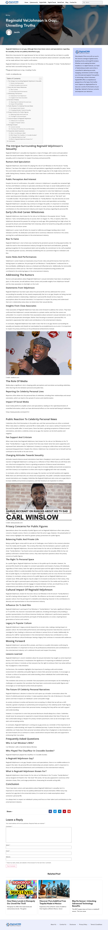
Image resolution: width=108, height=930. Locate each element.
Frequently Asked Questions (16, 131)
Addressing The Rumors (15, 94)
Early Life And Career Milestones (17, 87)
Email (8, 850)
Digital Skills (42, 2)
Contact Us (73, 2)
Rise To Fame (14, 90)
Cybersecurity (34, 2)
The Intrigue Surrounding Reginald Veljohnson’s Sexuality (24, 81)
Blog (67, 2)
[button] (50, 811)
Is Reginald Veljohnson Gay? (18, 137)
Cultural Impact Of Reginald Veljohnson (19, 119)
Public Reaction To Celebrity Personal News (20, 106)
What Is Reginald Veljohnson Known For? (22, 139)
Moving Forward (12, 125)
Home (26, 2)
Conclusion (12, 141)
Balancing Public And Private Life (19, 115)
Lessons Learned (15, 127)
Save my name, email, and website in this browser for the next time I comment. (29, 862)
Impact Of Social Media (17, 104)
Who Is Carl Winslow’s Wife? (18, 133)
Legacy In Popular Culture (18, 123)
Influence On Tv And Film (17, 121)
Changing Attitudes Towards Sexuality (21, 110)
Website (8, 856)
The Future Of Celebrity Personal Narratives (22, 129)
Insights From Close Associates (19, 98)
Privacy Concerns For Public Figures (18, 112)
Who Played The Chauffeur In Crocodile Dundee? (24, 135)
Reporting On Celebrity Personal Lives (21, 102)
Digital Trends (52, 2)
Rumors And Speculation (17, 83)
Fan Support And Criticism (18, 108)
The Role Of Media (13, 100)
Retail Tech (61, 2)
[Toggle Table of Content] (39, 79)
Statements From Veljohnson (18, 96)
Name (8, 845)
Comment (9, 826)
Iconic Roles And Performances (19, 92)
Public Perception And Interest (19, 85)
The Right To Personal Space (18, 117)
